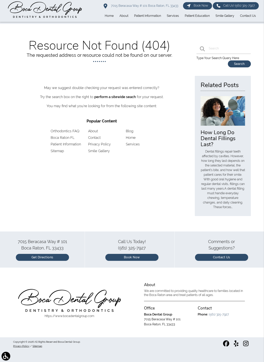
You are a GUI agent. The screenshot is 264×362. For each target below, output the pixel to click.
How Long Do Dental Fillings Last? (218, 138)
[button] (6, 356)
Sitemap (57, 151)
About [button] (123, 16)
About (93, 131)
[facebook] (226, 345)
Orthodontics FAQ (65, 131)
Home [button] (109, 16)
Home (131, 138)
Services (133, 144)
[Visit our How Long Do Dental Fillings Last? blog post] (223, 126)
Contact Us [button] (248, 16)
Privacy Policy (99, 144)
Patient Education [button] (197, 16)
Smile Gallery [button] (224, 16)
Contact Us (221, 257)
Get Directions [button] (42, 257)
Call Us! (239, 5)
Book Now (132, 257)
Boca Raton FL (62, 138)
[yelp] (236, 345)
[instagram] (246, 345)
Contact (94, 138)
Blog (129, 131)
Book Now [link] (201, 5)
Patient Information (66, 144)
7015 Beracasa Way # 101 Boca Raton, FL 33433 (144, 6)
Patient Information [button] (147, 16)
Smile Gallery (99, 151)
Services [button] (173, 16)
